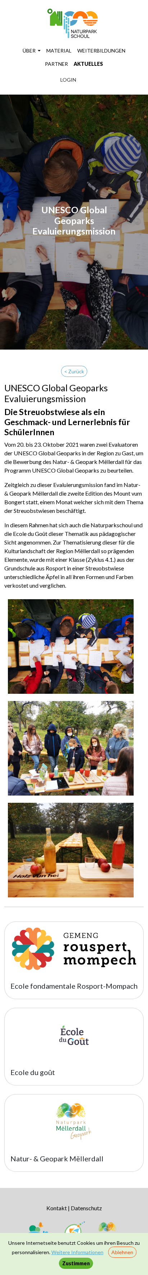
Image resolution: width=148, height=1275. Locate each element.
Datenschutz (86, 1208)
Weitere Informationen (77, 1252)
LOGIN (68, 80)
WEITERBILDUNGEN (101, 50)
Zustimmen (76, 1263)
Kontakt (56, 1208)
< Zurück (74, 371)
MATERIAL (58, 50)
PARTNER (56, 64)
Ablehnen (122, 1252)
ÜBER (30, 50)
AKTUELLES (88, 64)
